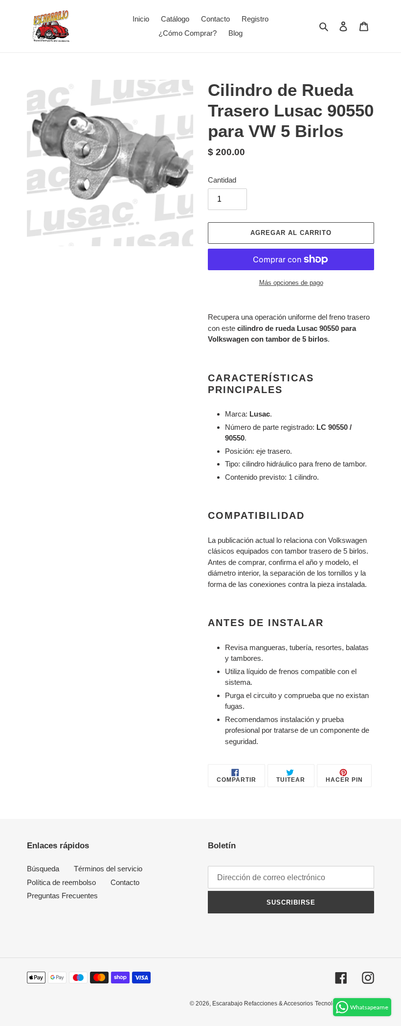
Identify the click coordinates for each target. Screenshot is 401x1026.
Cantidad (222, 180)
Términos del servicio (108, 868)
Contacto (125, 882)
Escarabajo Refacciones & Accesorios (262, 1003)
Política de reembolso (61, 882)
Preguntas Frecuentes (62, 895)
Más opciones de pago (291, 282)
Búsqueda (43, 868)
